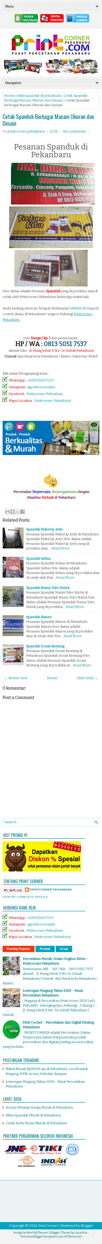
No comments (74, 131)
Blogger (87, 1226)
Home (9, 96)
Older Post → (87, 678)
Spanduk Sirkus (38, 558)
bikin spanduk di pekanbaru (39, 96)
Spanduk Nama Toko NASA (48, 588)
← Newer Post (15, 678)
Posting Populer (18, 949)
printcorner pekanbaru (51, 889)
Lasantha (81, 1232)
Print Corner (48, 1226)
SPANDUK (78, 308)
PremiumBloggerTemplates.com (41, 1236)
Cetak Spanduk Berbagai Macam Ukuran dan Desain (48, 120)
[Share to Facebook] (22, 511)
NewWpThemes (37, 1232)
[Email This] (7, 511)
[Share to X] (17, 511)
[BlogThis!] (12, 511)
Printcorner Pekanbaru (45, 394)
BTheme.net (73, 1236)
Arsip (64, 949)
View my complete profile (25, 896)
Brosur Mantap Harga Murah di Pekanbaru (39, 1107)
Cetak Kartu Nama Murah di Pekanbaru (36, 1123)
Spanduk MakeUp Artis (44, 529)
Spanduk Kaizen (39, 617)
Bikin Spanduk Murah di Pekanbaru (33, 1115)
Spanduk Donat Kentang (45, 646)
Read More (61, 548)
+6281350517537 (40, 380)
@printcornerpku (41, 387)
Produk (45, 949)
